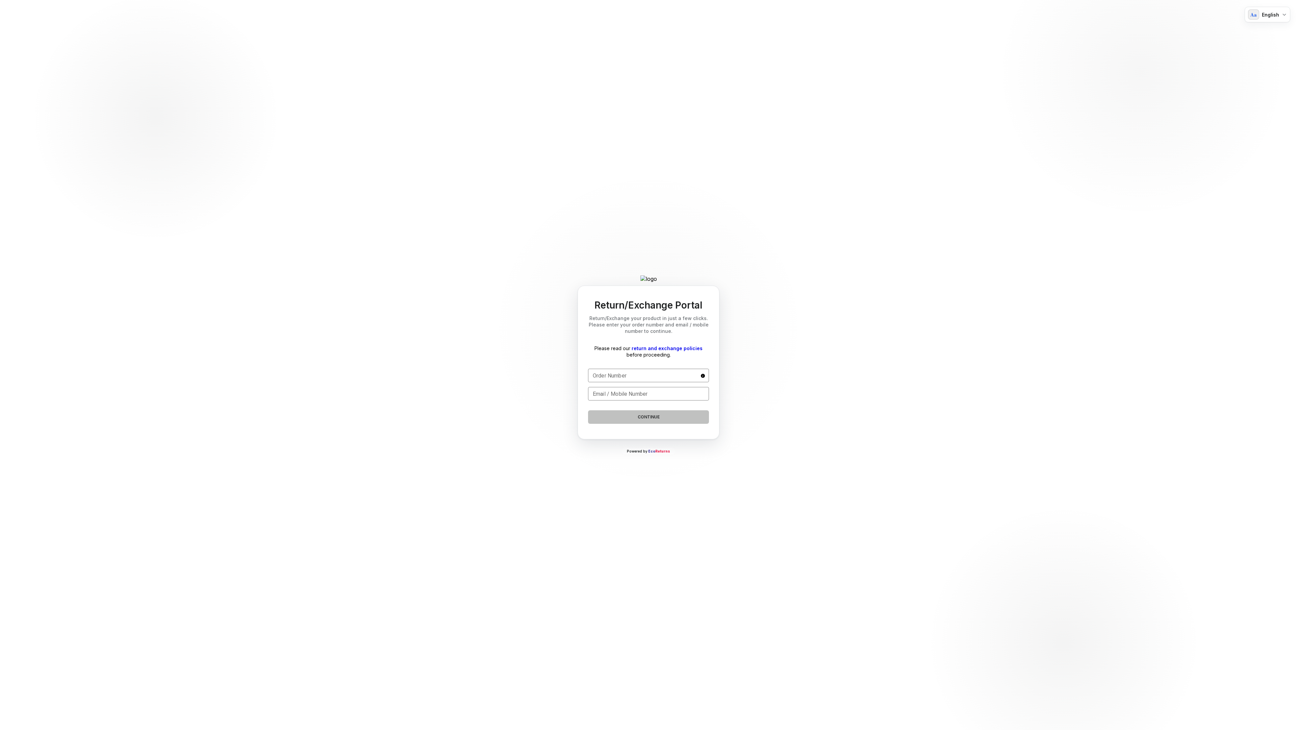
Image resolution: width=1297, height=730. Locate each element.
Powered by (648, 451)
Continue (649, 416)
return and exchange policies (667, 348)
